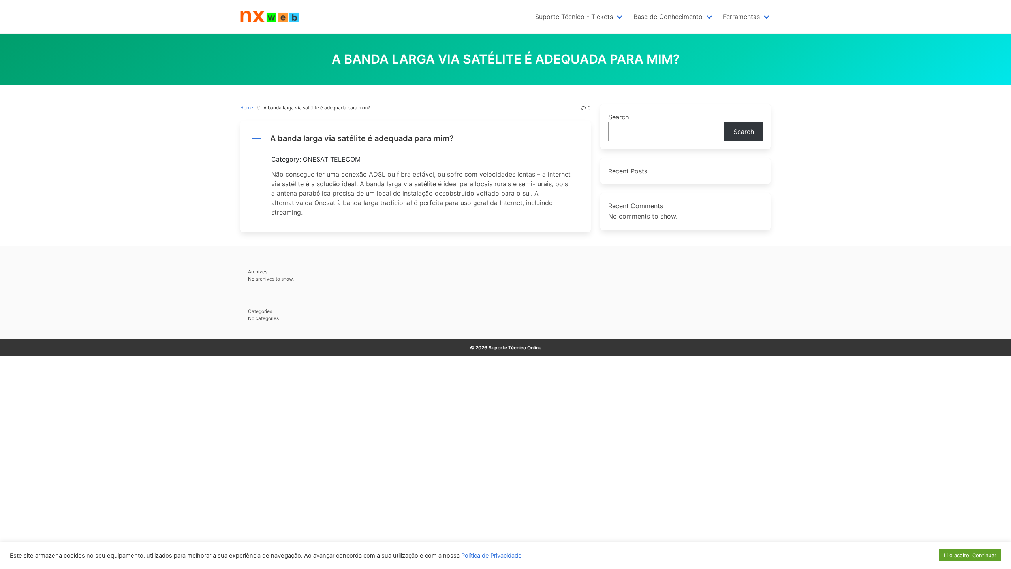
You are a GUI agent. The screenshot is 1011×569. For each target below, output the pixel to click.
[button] (415, 138)
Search (618, 117)
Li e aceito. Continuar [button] (970, 555)
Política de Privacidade (492, 555)
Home (246, 108)
